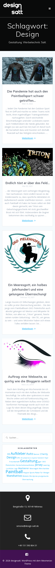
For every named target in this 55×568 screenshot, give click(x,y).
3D (8, 453)
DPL (18, 458)
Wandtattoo (14, 475)
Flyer (46, 458)
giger (40, 462)
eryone (34, 458)
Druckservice (26, 458)
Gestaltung (28, 461)
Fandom (41, 458)
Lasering (46, 465)
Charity (44, 453)
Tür (41, 473)
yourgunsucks (43, 476)
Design (12, 457)
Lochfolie (9, 468)
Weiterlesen (27, 138)
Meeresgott (34, 468)
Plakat (37, 473)
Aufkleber (18, 453)
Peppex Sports (28, 473)
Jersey (39, 464)
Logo (16, 468)
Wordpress (33, 476)
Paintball (14, 472)
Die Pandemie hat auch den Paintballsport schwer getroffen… (27, 95)
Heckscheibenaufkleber (25, 465)
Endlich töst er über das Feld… (27, 183)
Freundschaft (14, 462)
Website (26, 476)
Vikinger (46, 473)
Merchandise (44, 468)
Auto (29, 454)
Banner (36, 454)
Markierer (23, 468)
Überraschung (27, 479)
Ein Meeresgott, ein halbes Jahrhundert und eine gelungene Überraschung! (27, 289)
